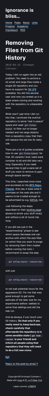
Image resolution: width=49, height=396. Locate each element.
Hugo (19, 380)
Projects (10, 26)
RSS (22, 30)
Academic (22, 26)
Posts (17, 22)
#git (7, 356)
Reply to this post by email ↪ (21, 363)
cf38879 (32, 386)
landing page (34, 209)
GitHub (34, 199)
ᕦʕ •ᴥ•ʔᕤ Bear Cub (33, 380)
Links (35, 22)
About (26, 22)
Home (8, 22)
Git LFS (32, 89)
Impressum (11, 30)
